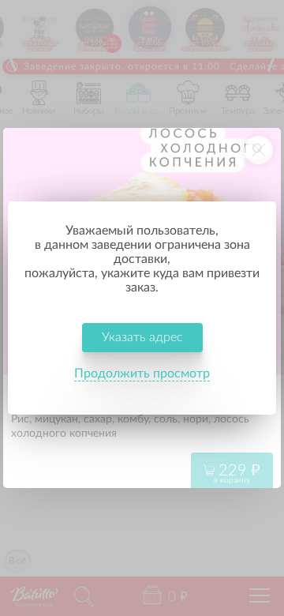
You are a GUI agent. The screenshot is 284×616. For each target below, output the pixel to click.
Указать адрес (142, 337)
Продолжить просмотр (142, 373)
